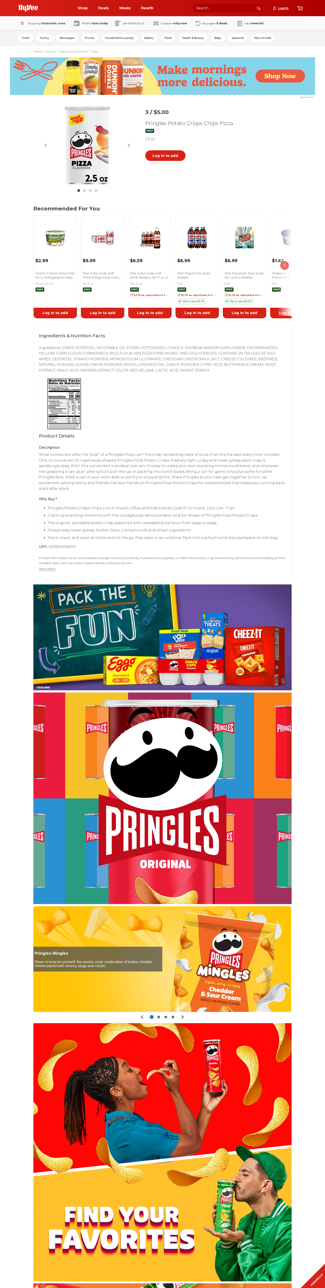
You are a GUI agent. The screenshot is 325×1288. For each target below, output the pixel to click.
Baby (217, 38)
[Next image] (129, 145)
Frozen (89, 38)
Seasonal (238, 38)
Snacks (51, 51)
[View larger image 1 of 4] (87, 145)
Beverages (67, 38)
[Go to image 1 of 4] (79, 190)
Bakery (149, 38)
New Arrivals (262, 38)
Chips (94, 51)
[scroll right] (284, 265)
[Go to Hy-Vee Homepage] (29, 8)
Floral (168, 38)
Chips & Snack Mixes (73, 51)
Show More (47, 569)
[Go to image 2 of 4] (84, 190)
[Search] (258, 8)
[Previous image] (45, 145)
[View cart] (300, 8)
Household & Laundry (119, 38)
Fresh (25, 38)
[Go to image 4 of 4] (96, 190)
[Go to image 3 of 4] (90, 190)
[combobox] (228, 8)
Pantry (44, 38)
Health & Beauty (193, 38)
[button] (191, 301)
